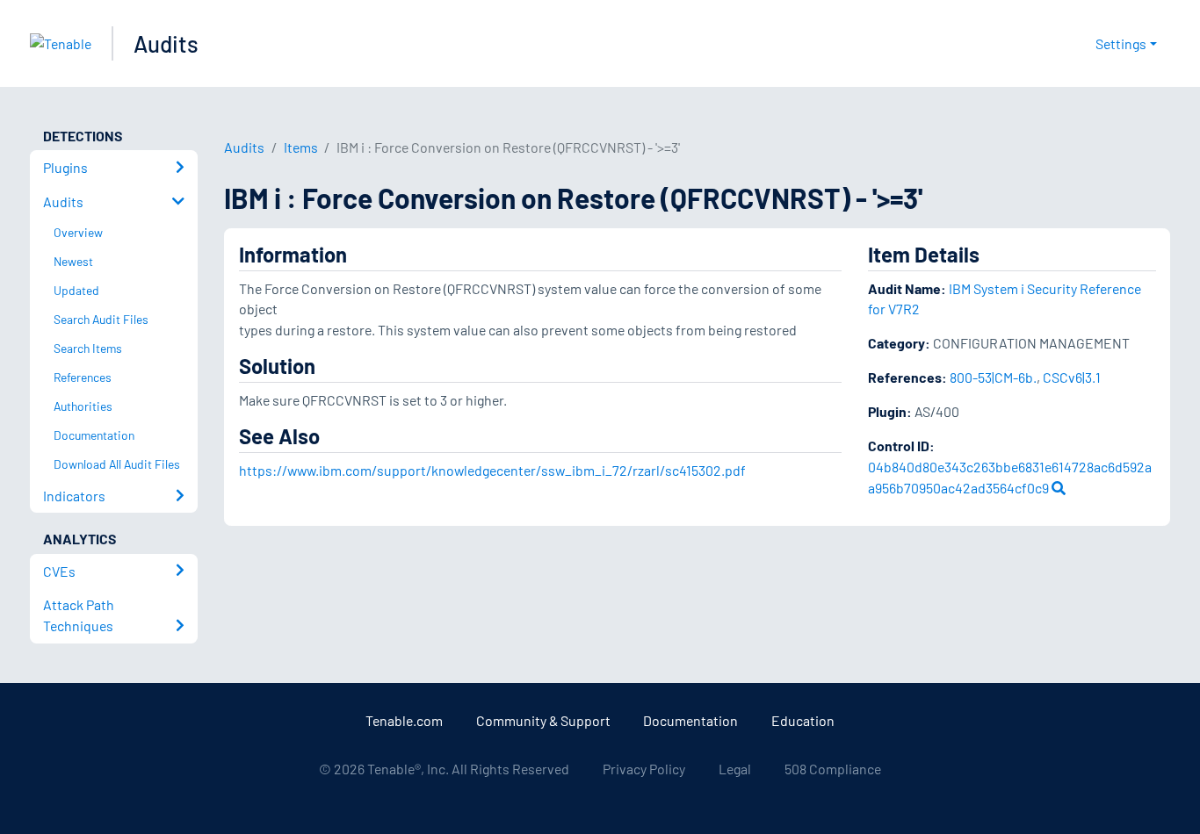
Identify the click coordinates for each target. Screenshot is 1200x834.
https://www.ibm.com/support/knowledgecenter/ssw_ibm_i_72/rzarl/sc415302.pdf (492, 470)
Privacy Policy (644, 768)
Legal (735, 768)
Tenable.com (404, 720)
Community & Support (543, 720)
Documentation (690, 720)
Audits (166, 43)
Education (803, 720)
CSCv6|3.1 (1072, 377)
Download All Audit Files (117, 464)
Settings (1120, 43)
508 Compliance (832, 768)
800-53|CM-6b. (993, 377)
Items (301, 147)
